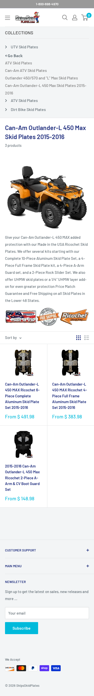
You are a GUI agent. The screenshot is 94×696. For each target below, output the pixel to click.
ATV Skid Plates (18, 62)
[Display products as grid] (78, 337)
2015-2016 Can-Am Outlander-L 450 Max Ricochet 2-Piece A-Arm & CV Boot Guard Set (22, 478)
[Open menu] (7, 18)
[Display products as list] (86, 337)
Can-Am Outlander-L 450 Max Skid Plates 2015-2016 (45, 89)
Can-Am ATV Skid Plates (26, 70)
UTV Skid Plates (24, 46)
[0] (85, 18)
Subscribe (22, 628)
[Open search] (65, 17)
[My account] (74, 17)
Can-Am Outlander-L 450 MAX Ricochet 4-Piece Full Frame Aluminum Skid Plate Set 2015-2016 (69, 396)
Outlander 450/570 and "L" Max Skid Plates (41, 77)
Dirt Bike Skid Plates (28, 109)
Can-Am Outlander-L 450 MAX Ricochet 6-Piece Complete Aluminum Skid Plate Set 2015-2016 (22, 396)
